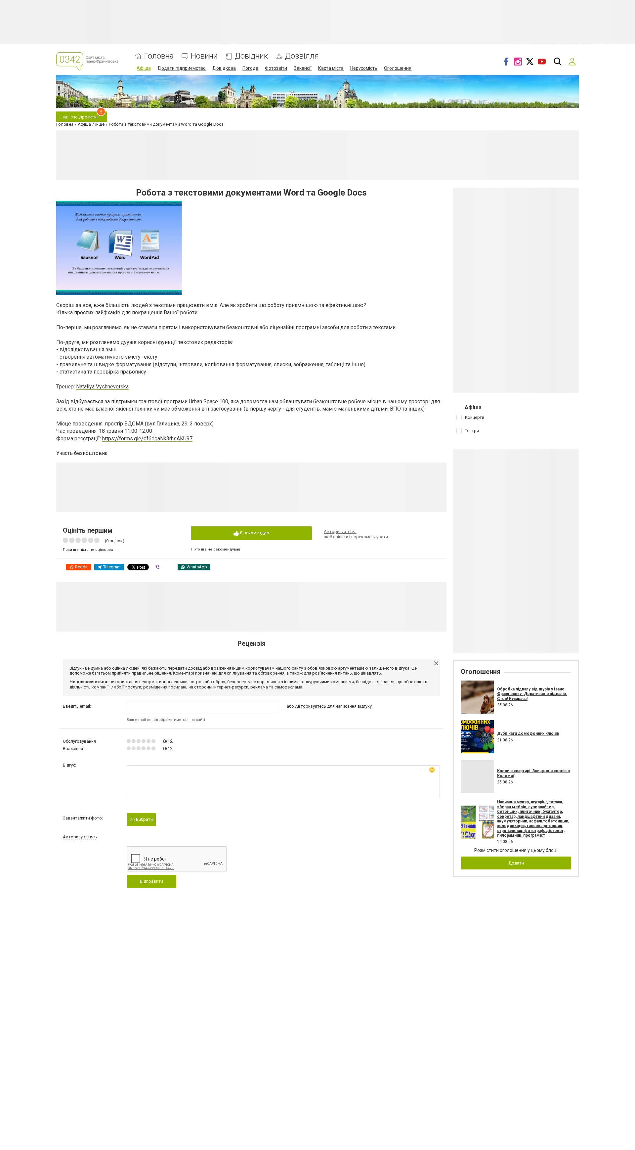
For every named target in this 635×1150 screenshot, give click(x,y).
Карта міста (331, 68)
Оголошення (397, 68)
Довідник (251, 56)
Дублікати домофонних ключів (528, 733)
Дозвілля (302, 56)
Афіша (144, 68)
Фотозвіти (276, 68)
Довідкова (224, 68)
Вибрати (144, 819)
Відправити (151, 881)
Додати (516, 863)
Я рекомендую (254, 532)
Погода (250, 68)
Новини (204, 56)
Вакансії (303, 68)
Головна (159, 56)
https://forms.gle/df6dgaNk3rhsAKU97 (147, 438)
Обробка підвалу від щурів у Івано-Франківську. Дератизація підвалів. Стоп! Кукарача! (532, 694)
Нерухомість (363, 68)
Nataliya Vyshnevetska (102, 386)
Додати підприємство (181, 68)
